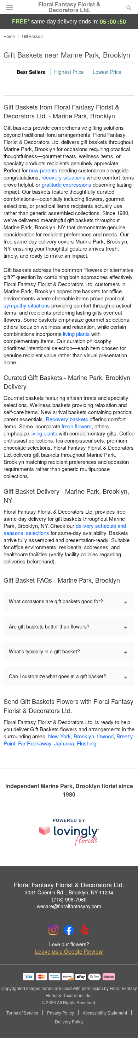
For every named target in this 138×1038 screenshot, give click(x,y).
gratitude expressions (66, 184)
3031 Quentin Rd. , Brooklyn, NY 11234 (69, 892)
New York (59, 736)
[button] (123, 1022)
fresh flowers (77, 426)
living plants (76, 333)
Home (9, 36)
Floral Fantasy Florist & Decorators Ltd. (69, 7)
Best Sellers (31, 71)
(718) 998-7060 (69, 899)
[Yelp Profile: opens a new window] (85, 930)
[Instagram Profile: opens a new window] (53, 930)
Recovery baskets (67, 419)
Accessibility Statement (105, 1013)
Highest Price (69, 71)
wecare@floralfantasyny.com (69, 906)
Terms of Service (22, 1013)
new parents (43, 170)
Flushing (86, 743)
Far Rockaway (34, 743)
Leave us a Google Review (69, 952)
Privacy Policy (60, 1013)
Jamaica (64, 743)
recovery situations (63, 177)
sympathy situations (27, 305)
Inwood (105, 736)
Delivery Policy (69, 1022)
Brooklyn (84, 736)
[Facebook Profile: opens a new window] (69, 930)
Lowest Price (107, 71)
